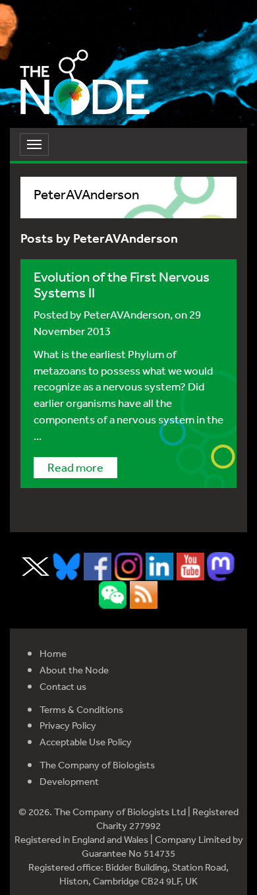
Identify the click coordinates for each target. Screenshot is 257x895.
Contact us (63, 686)
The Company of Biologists (97, 764)
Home (53, 653)
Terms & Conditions (81, 709)
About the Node (74, 670)
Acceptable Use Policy (86, 741)
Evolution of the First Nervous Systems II (122, 284)
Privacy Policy (68, 725)
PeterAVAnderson (127, 314)
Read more (75, 467)
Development (69, 781)
